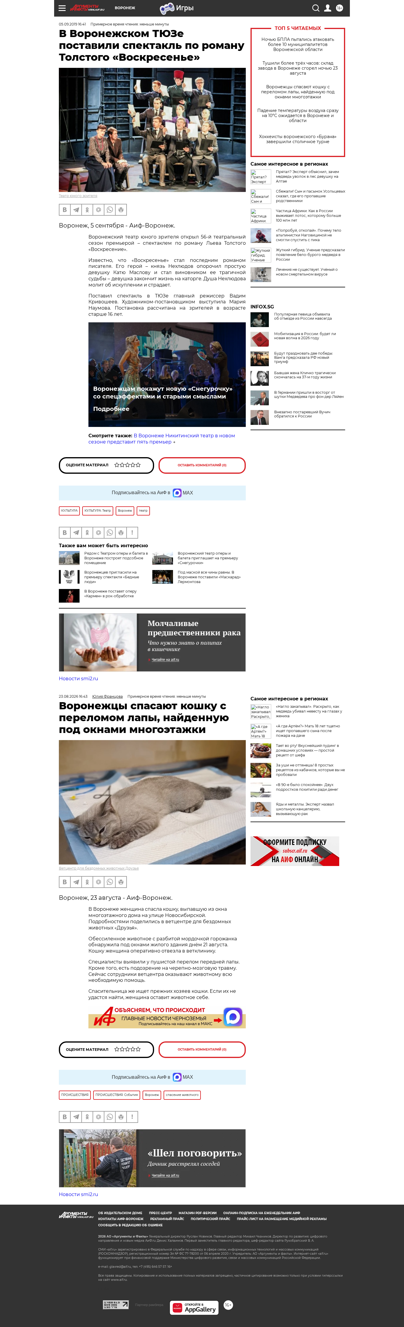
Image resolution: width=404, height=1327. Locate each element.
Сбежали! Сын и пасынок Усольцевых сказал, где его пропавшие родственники (310, 196)
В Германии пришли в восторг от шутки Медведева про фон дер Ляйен (309, 394)
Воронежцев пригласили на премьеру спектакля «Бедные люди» (111, 577)
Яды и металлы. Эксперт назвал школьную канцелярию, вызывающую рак (305, 809)
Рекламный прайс (167, 1219)
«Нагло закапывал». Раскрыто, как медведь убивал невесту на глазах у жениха (309, 711)
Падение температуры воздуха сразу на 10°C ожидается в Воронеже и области (298, 115)
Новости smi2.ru (78, 678)
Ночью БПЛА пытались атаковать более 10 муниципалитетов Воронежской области (297, 44)
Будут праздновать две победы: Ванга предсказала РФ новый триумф (303, 357)
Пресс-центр (160, 1213)
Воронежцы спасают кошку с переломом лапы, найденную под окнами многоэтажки (297, 92)
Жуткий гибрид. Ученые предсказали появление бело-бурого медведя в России (310, 255)
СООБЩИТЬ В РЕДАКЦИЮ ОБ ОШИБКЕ (130, 1225)
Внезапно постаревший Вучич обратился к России (302, 414)
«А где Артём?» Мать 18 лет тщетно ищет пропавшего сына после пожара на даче (308, 731)
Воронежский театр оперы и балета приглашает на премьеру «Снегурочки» (208, 558)
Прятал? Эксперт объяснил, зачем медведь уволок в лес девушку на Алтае (307, 176)
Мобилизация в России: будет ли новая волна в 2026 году (305, 336)
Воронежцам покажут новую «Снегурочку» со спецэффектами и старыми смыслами (162, 392)
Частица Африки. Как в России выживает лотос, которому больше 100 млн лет (308, 215)
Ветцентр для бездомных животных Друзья (99, 868)
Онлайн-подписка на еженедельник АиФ (261, 1213)
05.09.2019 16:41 (72, 24)
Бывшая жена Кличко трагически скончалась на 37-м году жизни (305, 375)
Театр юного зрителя (78, 195)
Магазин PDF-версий (197, 1213)
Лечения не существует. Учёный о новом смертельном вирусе (307, 271)
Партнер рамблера (149, 1305)
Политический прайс (210, 1219)
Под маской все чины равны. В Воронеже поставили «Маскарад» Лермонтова (209, 577)
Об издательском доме (120, 1213)
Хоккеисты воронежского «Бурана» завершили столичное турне (298, 139)
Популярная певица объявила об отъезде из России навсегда (303, 316)
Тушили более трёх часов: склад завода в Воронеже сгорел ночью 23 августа (298, 68)
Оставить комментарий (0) (202, 465)
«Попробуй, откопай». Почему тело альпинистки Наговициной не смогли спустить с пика (308, 235)
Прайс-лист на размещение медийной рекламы (282, 1219)
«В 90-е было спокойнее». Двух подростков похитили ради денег (307, 787)
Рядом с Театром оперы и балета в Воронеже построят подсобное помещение (116, 558)
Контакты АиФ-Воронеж (120, 1219)
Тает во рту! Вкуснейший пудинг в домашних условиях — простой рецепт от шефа (307, 750)
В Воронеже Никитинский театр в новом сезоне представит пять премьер (161, 439)
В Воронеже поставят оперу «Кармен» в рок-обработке (110, 593)
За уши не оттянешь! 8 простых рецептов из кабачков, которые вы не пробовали (310, 770)
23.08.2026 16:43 (73, 696)
